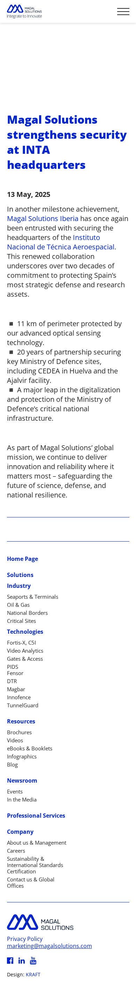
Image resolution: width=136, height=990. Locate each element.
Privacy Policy (25, 939)
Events (15, 791)
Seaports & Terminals (32, 596)
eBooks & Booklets (29, 748)
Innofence (19, 697)
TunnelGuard (22, 705)
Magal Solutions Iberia (42, 218)
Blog (12, 764)
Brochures (19, 732)
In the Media (22, 799)
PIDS (12, 666)
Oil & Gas (18, 604)
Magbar (16, 689)
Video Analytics (25, 650)
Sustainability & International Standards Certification (35, 865)
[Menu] (123, 11)
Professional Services (36, 815)
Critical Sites (21, 620)
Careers (16, 850)
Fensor (15, 672)
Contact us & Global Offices (30, 882)
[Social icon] (10, 960)
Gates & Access (25, 658)
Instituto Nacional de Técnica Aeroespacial (60, 242)
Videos (15, 740)
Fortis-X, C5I (21, 642)
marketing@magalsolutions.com (49, 946)
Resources (21, 721)
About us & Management (36, 842)
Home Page (22, 559)
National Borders (27, 612)
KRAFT (33, 974)
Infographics (22, 756)
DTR (12, 681)
